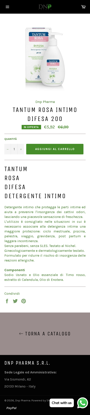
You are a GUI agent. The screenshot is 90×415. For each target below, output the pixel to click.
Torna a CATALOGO (47, 334)
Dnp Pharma (22, 400)
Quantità (10, 139)
